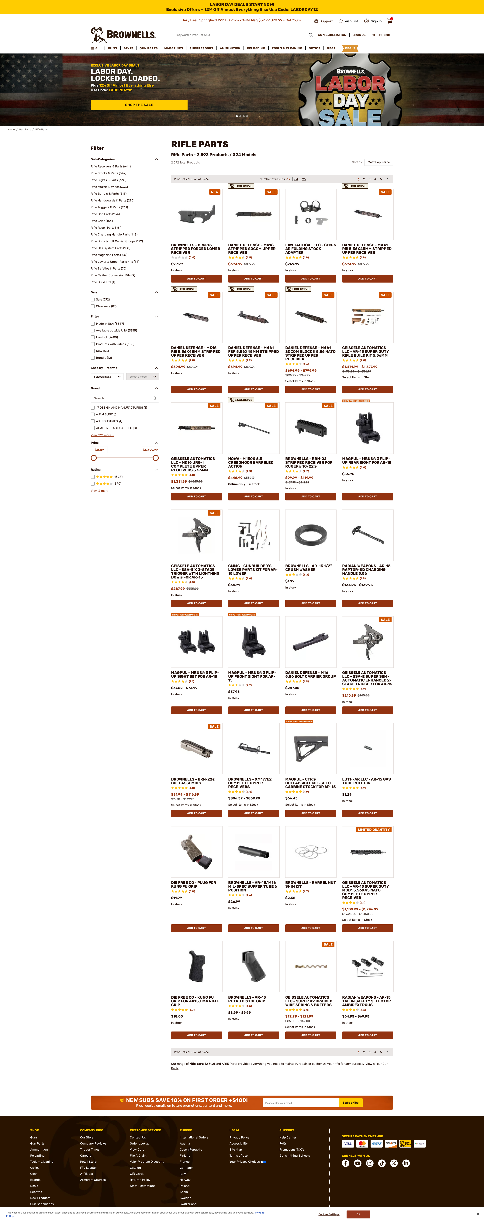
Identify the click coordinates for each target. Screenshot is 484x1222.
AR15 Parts (229, 1064)
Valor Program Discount (147, 1161)
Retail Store (88, 1161)
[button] (373, 21)
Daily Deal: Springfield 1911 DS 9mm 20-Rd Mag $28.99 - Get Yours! (242, 20)
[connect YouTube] (357, 1163)
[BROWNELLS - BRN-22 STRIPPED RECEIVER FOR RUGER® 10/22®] (311, 428)
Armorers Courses (93, 1180)
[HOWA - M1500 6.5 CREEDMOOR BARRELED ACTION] (254, 428)
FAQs (283, 1143)
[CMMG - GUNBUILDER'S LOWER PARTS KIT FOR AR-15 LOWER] (254, 535)
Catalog (135, 1167)
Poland (185, 1186)
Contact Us (138, 1137)
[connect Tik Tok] (382, 1163)
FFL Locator (88, 1167)
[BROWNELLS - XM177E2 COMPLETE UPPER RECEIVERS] (254, 748)
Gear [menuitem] (331, 48)
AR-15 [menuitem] (128, 48)
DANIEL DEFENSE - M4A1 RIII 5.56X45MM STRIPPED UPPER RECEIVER (367, 248)
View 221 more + (102, 435)
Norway (185, 1180)
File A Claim (138, 1155)
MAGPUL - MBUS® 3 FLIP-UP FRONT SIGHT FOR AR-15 (252, 676)
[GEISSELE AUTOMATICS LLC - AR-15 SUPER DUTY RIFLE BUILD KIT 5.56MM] (368, 317)
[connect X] (394, 1163)
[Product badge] (242, 185)
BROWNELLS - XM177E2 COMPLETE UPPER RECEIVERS (250, 783)
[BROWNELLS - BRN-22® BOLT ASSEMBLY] (197, 748)
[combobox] (107, 376)
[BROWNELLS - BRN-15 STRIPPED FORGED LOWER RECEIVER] (197, 214)
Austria (185, 1143)
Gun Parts (25, 129)
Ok (358, 1214)
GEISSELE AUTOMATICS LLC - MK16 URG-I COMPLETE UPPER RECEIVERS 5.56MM (193, 464)
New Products (40, 1198)
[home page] (123, 35)
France (185, 1161)
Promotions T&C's (292, 1149)
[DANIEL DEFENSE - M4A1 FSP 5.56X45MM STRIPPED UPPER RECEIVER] (254, 317)
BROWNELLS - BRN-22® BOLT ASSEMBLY (193, 781)
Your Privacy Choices (245, 1161)
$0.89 (99, 450)
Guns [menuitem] (112, 48)
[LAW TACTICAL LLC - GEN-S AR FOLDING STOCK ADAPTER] (311, 214)
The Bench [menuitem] (381, 35)
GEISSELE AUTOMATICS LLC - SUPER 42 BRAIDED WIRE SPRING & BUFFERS (308, 1001)
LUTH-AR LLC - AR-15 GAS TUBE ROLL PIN (366, 781)
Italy (183, 1174)
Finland (185, 1155)
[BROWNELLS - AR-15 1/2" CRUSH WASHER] (311, 535)
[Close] (478, 1214)
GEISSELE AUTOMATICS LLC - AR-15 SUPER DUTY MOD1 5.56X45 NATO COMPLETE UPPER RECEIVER (365, 890)
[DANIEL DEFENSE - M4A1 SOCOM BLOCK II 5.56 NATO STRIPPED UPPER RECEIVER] (311, 317)
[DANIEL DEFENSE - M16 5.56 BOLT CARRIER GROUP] (311, 642)
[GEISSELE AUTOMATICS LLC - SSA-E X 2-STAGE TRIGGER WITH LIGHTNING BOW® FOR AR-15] (197, 535)
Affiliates (86, 1174)
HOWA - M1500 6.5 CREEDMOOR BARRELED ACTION (250, 462)
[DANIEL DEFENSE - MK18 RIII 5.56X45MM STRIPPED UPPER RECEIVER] (197, 317)
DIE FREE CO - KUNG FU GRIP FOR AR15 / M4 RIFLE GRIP (195, 1001)
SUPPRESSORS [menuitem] (201, 48)
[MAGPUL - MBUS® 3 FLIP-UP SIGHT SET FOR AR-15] (197, 642)
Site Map (236, 1149)
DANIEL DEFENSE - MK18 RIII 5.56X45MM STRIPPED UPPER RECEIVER (195, 351)
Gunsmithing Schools (294, 1155)
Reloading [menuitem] (256, 48)
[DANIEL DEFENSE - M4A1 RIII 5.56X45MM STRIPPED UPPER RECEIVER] (368, 214)
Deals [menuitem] (350, 48)
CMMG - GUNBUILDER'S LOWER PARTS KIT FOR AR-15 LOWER (253, 569)
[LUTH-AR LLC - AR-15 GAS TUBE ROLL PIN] (368, 748)
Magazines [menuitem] (173, 48)
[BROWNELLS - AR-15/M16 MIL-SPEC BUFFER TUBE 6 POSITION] (254, 852)
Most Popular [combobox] (377, 162)
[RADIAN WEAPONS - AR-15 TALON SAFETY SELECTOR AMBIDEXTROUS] (368, 966)
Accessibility (239, 1143)
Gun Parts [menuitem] (149, 48)
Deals (34, 1186)
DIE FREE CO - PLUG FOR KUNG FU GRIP (193, 884)
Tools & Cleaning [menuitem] (287, 48)
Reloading (37, 1155)
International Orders (194, 1137)
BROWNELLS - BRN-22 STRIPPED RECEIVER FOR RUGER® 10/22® (309, 462)
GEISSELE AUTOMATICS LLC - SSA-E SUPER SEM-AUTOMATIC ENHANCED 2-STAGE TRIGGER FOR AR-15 (367, 678)
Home (11, 129)
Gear (33, 1174)
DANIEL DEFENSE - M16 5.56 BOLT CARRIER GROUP (310, 674)
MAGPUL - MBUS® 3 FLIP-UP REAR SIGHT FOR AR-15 (366, 460)
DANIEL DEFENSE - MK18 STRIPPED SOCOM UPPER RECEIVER (252, 248)
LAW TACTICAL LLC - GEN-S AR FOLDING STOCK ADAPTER (310, 248)
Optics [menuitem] (314, 48)
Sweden (186, 1198)
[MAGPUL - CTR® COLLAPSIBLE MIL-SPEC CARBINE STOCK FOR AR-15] (311, 748)
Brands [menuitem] (359, 35)
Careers (85, 1155)
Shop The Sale (139, 105)
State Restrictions (142, 1186)
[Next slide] (471, 90)
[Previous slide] (13, 90)
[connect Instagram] (370, 1163)
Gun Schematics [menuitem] (332, 35)
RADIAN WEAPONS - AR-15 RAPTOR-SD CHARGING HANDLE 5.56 (366, 569)
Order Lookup (139, 1143)
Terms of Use (239, 1155)
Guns (34, 1137)
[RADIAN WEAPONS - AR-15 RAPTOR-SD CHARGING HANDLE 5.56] (368, 535)
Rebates (36, 1192)
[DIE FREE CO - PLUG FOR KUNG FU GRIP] (197, 852)
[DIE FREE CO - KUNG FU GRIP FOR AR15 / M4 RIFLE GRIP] (197, 966)
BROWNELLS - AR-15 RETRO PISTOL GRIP (247, 999)
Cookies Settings (329, 1214)
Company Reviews (93, 1143)
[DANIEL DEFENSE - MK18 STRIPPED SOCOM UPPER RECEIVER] (254, 214)
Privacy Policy (240, 1137)
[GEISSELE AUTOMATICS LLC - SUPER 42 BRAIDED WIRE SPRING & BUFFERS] (311, 966)
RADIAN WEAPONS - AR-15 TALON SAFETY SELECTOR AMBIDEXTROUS (366, 1001)
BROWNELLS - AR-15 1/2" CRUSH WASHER (308, 568)
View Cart (137, 1149)
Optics (35, 1167)
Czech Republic (191, 1149)
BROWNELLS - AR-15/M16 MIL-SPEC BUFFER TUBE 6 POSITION (252, 886)
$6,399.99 (150, 450)
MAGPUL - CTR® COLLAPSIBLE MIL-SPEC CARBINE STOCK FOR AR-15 (310, 783)
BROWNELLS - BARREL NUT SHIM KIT (310, 884)
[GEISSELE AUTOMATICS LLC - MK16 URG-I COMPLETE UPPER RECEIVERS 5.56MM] (197, 428)
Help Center (287, 1137)
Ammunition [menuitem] (230, 48)
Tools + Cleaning (42, 1161)
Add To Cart (196, 278)
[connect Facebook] (345, 1163)
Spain (184, 1192)
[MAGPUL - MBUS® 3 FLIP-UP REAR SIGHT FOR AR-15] (368, 428)
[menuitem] (98, 48)
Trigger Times (89, 1149)
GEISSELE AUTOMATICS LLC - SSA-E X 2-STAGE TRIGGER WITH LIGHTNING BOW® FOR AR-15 (195, 571)
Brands (35, 1180)
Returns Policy (140, 1180)
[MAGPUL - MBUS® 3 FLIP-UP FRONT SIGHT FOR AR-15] (254, 642)
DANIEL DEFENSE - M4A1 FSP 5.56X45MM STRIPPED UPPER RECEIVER (253, 351)
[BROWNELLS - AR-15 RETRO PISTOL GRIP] (254, 966)
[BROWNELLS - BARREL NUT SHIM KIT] (311, 852)
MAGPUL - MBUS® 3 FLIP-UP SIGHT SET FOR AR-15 (195, 674)
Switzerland (188, 1204)
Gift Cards (137, 1174)
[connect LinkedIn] (406, 1163)
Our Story (87, 1137)
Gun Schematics (42, 1204)
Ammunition (39, 1149)
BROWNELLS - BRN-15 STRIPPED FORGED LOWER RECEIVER (195, 248)
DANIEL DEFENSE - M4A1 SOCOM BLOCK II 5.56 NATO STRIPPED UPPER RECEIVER (310, 353)
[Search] (311, 35)
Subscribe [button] (351, 1102)
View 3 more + (101, 491)
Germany (186, 1167)
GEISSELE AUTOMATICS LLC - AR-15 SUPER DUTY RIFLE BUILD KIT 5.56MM (365, 351)
